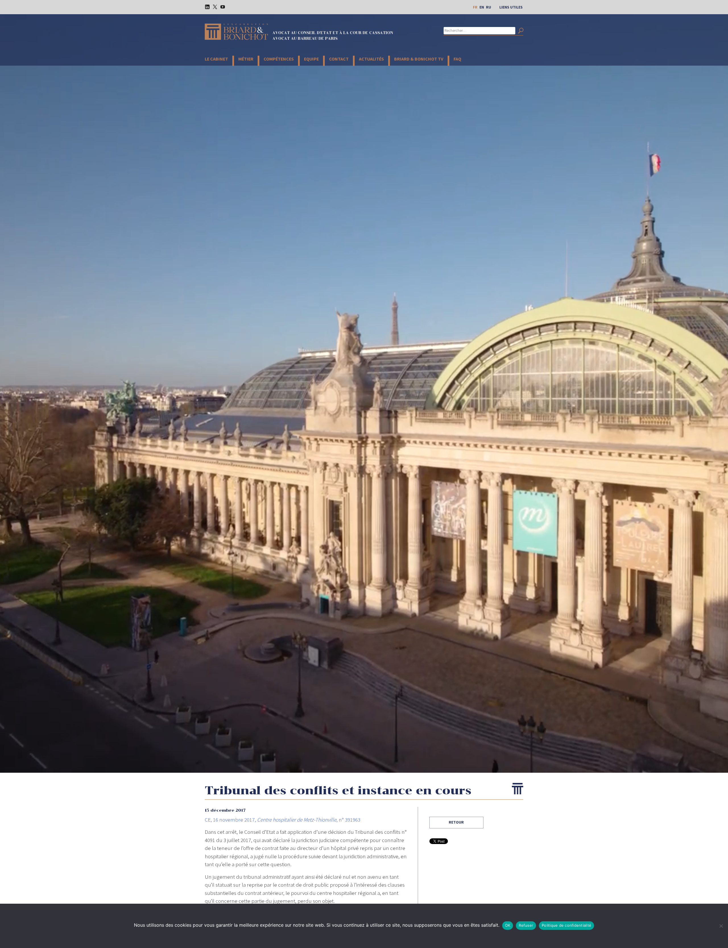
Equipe (311, 59)
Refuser (526, 925)
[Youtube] (221, 6)
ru (488, 7)
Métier (245, 59)
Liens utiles (511, 7)
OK (507, 925)
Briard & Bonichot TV (418, 59)
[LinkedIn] (205, 6)
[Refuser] (721, 926)
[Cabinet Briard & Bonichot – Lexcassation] (236, 32)
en (481, 7)
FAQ (457, 59)
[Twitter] (213, 6)
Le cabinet (216, 59)
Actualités (371, 59)
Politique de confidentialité (566, 925)
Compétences (279, 59)
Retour (456, 822)
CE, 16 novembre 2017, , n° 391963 (282, 819)
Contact (339, 59)
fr (475, 7)
